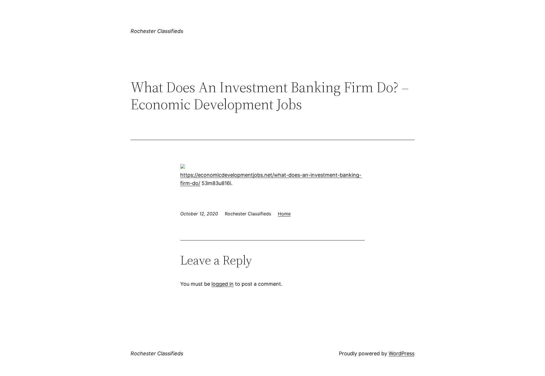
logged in (222, 284)
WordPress (401, 353)
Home (284, 214)
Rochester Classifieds (157, 31)
